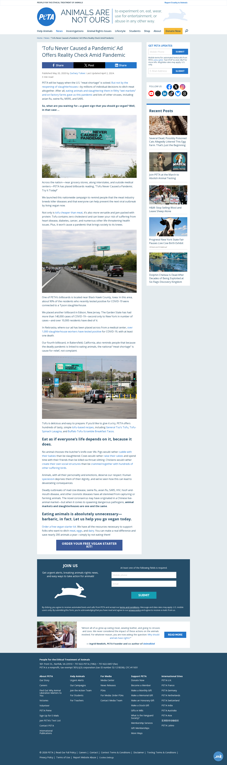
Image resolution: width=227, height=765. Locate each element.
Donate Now (137, 680)
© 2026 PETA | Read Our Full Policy (58, 752)
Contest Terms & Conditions (115, 752)
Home (39, 38)
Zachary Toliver (77, 73)
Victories (44, 700)
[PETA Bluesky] (178, 93)
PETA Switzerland (170, 700)
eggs (79, 530)
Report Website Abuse (84, 757)
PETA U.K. (167, 680)
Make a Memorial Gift (142, 695)
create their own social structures (61, 464)
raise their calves (113, 456)
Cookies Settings (106, 758)
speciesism (48, 479)
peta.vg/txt (158, 60)
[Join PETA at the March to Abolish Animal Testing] (168, 167)
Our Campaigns (78, 685)
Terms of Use (63, 757)
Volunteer (44, 705)
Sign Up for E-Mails (49, 715)
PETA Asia (167, 715)
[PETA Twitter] (176, 87)
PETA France (168, 685)
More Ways (137, 733)
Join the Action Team (81, 690)
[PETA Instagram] (182, 87)
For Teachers (77, 700)
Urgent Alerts (77, 680)
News (46, 38)
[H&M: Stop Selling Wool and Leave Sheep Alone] (168, 199)
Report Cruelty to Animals (176, 3)
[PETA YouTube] (151, 93)
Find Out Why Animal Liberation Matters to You (51, 693)
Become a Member (141, 685)
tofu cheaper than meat (69, 212)
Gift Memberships (140, 728)
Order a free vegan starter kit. (59, 526)
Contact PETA (47, 725)
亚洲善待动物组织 (170, 720)
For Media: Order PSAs (112, 695)
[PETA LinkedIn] (164, 93)
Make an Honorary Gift (142, 700)
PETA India (167, 705)
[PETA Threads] (184, 93)
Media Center (107, 680)
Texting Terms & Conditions (161, 752)
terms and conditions (129, 607)
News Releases (108, 685)
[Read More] (113, 635)
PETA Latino (168, 725)
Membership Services (142, 722)
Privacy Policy (46, 757)
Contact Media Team (111, 700)
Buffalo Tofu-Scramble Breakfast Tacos (91, 431)
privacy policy (135, 610)
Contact (94, 752)
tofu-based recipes (83, 427)
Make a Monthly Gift (141, 690)
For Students (76, 695)
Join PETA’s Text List (50, 720)
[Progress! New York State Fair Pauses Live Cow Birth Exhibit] (168, 233)
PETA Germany (169, 690)
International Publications (46, 732)
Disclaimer (138, 752)
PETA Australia (169, 710)
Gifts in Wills (137, 710)
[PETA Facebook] (169, 87)
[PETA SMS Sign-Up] (158, 93)
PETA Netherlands (171, 695)
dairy (91, 530)
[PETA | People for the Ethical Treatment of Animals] (46, 16)
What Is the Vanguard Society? (142, 716)
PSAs (103, 690)
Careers (43, 685)
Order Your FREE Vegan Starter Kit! (89, 545)
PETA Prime (46, 710)
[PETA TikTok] (171, 93)
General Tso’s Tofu (117, 427)
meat (72, 530)
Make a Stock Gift (140, 705)
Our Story (44, 680)
